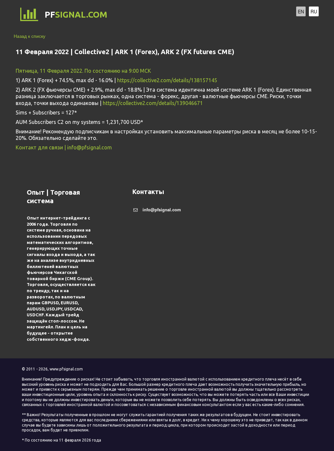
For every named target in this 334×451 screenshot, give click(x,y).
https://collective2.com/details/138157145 (167, 80)
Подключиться (189, 14)
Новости (264, 14)
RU (314, 11)
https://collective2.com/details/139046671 (153, 103)
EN (301, 11)
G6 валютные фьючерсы (129, 14)
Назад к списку (29, 36)
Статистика (231, 14)
